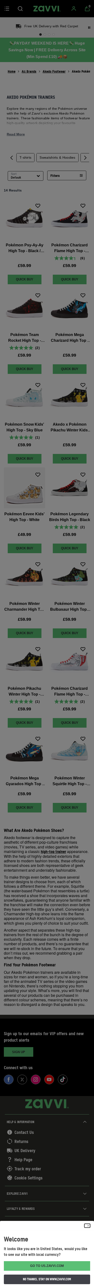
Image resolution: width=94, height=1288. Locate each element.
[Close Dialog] (87, 1226)
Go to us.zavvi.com (47, 1266)
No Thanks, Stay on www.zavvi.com (47, 1279)
